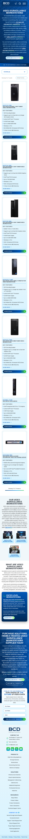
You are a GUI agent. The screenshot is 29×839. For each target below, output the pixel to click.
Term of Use (24, 837)
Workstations (14, 762)
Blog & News (14, 797)
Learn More (8, 617)
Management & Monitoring (14, 780)
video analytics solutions (15, 37)
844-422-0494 (13, 742)
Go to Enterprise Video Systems (15, 65)
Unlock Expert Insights (13, 719)
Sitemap (11, 837)
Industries (14, 790)
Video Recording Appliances (14, 757)
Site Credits (5, 837)
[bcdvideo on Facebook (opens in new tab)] (8, 750)
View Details (8, 137)
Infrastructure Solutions (14, 774)
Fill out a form (6, 672)
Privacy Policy (17, 837)
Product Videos (14, 800)
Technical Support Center (14, 808)
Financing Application (14, 828)
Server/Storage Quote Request (14, 815)
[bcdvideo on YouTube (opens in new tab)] (21, 750)
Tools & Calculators (14, 805)
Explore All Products (14, 683)
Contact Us (13, 812)
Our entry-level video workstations (12, 599)
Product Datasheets (14, 803)
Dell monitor (8, 527)
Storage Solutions (14, 759)
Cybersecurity (14, 782)
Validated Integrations (14, 785)
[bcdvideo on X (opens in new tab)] (16, 750)
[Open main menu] (24, 3)
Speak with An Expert (14, 57)
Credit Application (14, 831)
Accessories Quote (14, 818)
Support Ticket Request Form (14, 820)
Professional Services (14, 788)
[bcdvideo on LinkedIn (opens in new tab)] (12, 750)
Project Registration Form (14, 826)
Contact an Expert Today (14, 679)
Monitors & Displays (14, 767)
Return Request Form (14, 823)
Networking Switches (14, 765)
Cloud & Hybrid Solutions (15, 777)
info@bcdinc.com (13, 744)
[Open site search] (20, 4)
